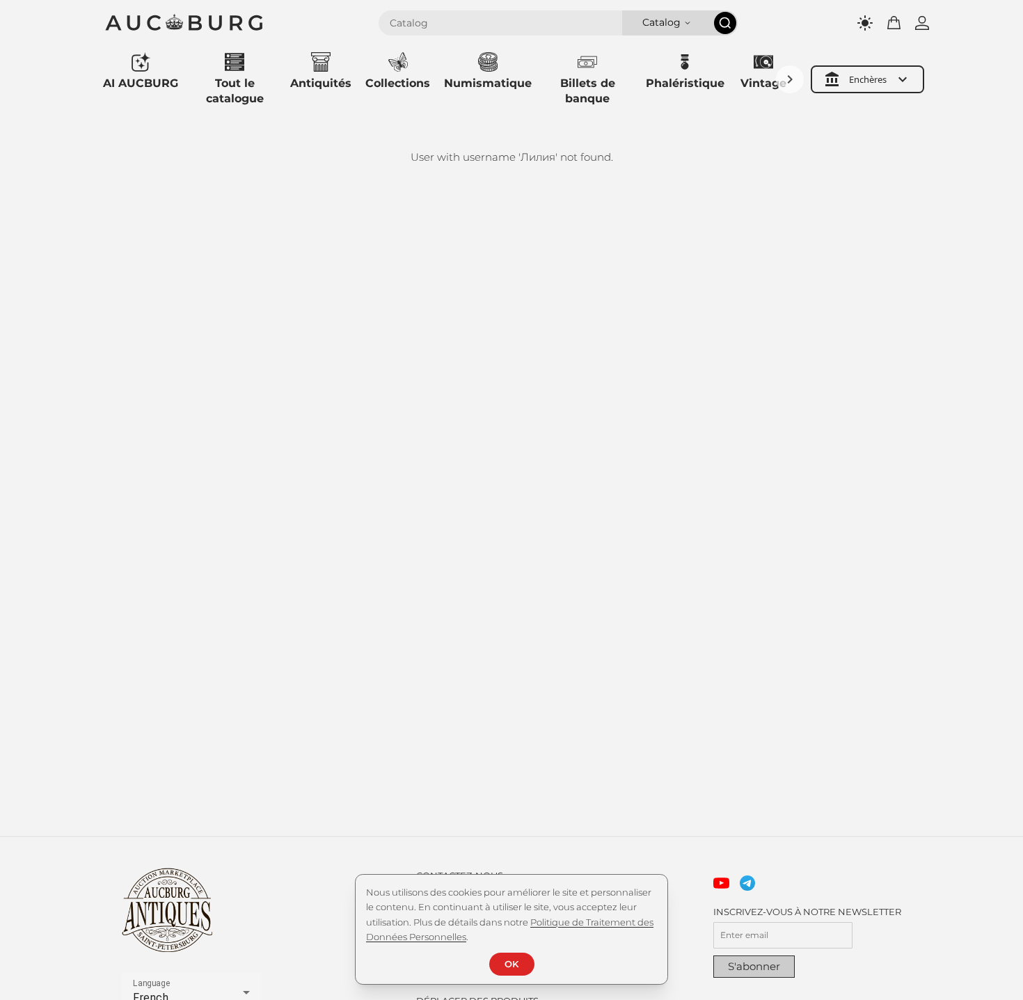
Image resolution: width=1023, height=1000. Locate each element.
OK (511, 963)
